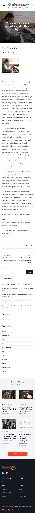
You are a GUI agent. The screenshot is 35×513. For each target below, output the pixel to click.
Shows (17, 19)
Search (4, 269)
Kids (3, 339)
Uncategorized (6, 367)
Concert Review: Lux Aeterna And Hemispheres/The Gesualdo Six (9, 437)
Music (3, 343)
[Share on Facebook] (4, 53)
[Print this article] (13, 53)
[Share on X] (8, 53)
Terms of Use (16, 510)
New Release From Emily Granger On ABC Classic (16, 284)
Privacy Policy (23, 496)
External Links (6, 335)
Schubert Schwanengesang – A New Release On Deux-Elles (25, 408)
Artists (4, 331)
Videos (4, 371)
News (3, 351)
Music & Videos (6, 347)
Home (20, 489)
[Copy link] (18, 53)
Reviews (4, 359)
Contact (21, 485)
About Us (21, 482)
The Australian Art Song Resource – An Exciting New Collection (25, 438)
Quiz (3, 355)
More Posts (17, 454)
